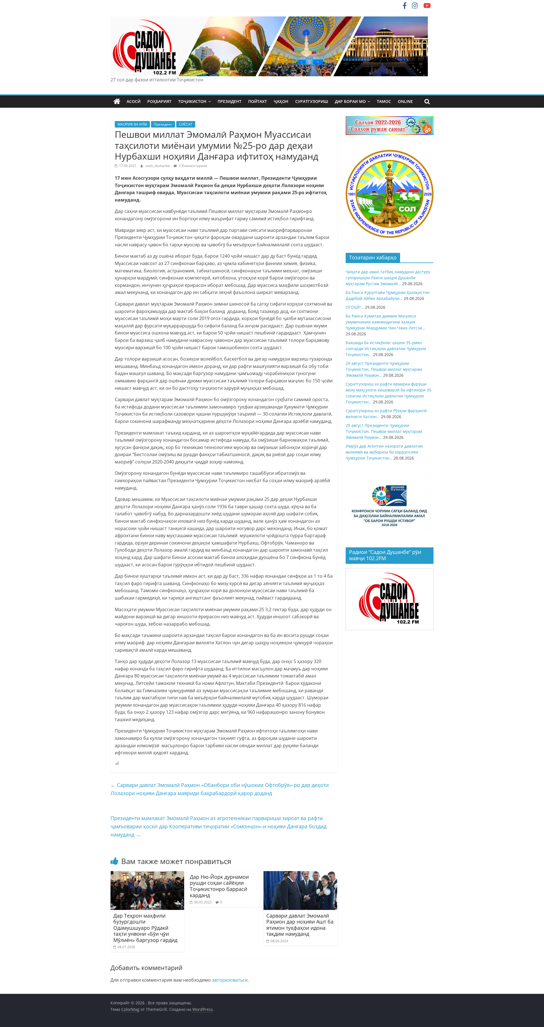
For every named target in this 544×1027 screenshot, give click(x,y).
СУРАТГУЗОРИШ (311, 101)
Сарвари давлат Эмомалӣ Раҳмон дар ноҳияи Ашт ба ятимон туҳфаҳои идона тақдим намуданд (299, 924)
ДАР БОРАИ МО (350, 101)
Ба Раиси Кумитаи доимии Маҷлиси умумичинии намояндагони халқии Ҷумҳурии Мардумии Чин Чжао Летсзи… (385, 322)
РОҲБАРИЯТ (159, 101)
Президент (163, 124)
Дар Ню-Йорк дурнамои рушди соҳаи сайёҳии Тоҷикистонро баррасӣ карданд (219, 886)
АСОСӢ (134, 101)
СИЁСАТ (185, 124)
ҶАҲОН (281, 101)
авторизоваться (230, 980)
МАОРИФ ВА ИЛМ (132, 124)
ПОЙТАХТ (257, 101)
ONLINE (405, 101)
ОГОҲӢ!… (355, 307)
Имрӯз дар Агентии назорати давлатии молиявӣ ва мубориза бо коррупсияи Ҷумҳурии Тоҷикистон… (384, 452)
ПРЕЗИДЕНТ (229, 101)
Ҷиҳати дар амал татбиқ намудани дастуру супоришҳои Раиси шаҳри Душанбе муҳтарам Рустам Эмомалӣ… (388, 277)
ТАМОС (384, 101)
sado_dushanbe (158, 165)
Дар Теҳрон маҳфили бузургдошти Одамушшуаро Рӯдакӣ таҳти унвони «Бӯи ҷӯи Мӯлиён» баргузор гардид (145, 927)
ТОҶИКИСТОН (192, 101)
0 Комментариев (192, 165)
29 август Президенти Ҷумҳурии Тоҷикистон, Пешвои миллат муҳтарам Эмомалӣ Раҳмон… (384, 369)
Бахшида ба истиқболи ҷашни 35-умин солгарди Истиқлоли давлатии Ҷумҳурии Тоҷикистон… (386, 348)
